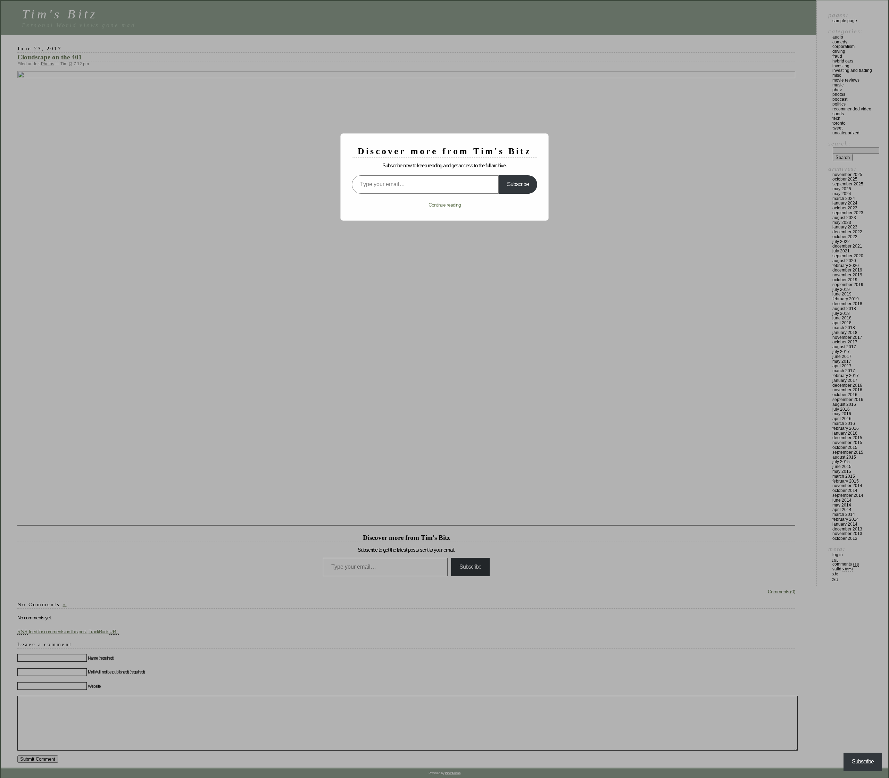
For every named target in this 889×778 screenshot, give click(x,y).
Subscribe (518, 184)
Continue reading (445, 205)
